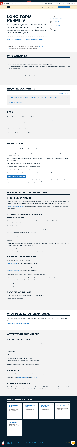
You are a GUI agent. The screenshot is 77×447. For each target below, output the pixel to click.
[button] (64, 7)
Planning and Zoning (12, 263)
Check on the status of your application (16, 206)
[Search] (75, 3)
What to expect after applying (37, 39)
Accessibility (41, 442)
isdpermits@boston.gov (22, 377)
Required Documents (18, 39)
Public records (32, 442)
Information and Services (46, 3)
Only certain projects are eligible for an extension (18, 323)
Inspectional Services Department (48, 120)
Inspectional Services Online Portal (16, 176)
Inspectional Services (56, 18)
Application (28, 39)
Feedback (64, 3)
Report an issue (66, 442)
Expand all (61, 93)
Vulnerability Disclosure (21, 442)
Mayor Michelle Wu (18, 3)
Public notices (57, 3)
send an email (57, 25)
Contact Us (9, 443)
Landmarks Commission (13, 270)
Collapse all (67, 93)
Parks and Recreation (13, 267)
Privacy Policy (9, 442)
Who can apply (10, 39)
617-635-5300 (56, 21)
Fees (23, 39)
